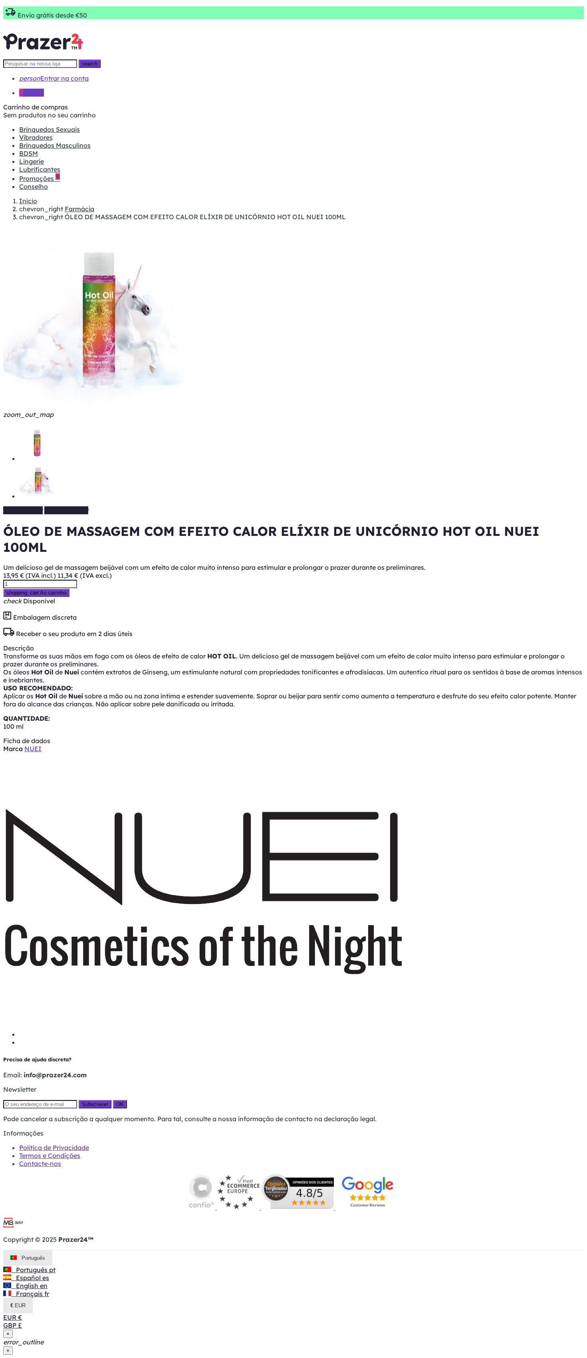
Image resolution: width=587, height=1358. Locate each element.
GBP (12, 1325)
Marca (13, 749)
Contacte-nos (40, 1164)
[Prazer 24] (43, 55)
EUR (12, 1317)
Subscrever (95, 1104)
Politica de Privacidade (54, 1148)
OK (120, 1104)
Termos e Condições (49, 1156)
